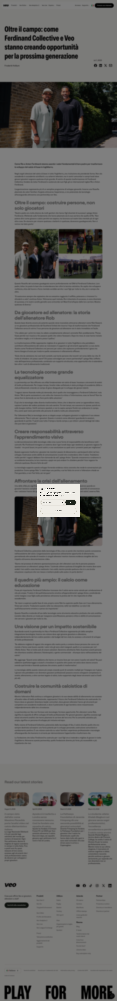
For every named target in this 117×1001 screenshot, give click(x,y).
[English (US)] (70, 502)
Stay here (58, 511)
